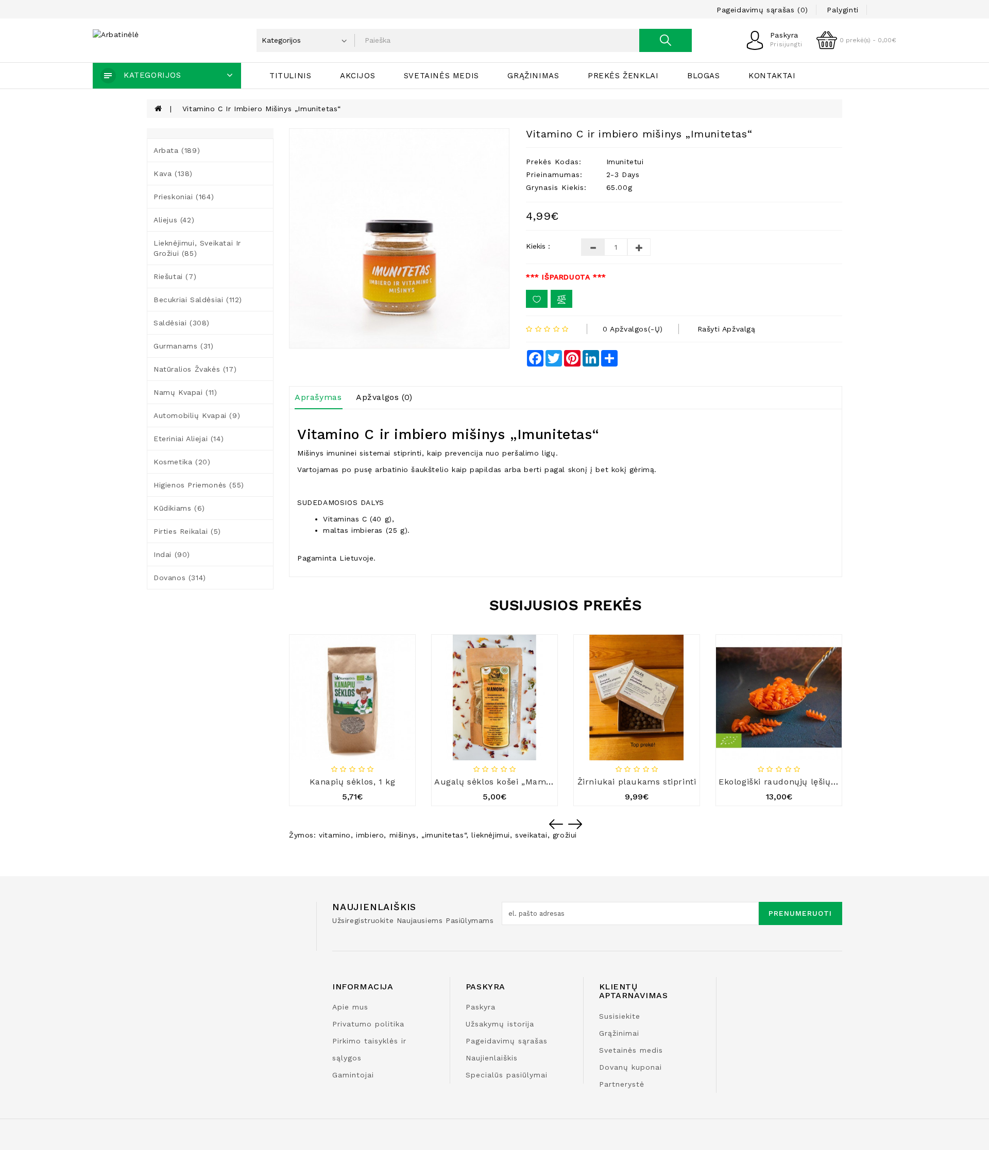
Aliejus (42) (174, 220)
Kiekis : (538, 246)
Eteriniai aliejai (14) (189, 438)
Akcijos (357, 75)
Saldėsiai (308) (182, 323)
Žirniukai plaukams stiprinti (636, 782)
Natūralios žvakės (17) (195, 369)
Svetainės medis (441, 75)
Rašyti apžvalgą (726, 329)
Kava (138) (173, 173)
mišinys (402, 835)
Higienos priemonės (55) (199, 485)
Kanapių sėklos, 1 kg (353, 782)
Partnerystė (621, 1084)
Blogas (703, 75)
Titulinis (290, 75)
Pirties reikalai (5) (187, 531)
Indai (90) (172, 554)
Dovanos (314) (180, 577)
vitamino (335, 835)
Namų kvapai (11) (185, 392)
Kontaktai (771, 75)
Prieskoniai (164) (184, 197)
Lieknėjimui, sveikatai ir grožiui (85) (197, 248)
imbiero (370, 835)
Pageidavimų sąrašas (507, 1041)
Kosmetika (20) (182, 462)
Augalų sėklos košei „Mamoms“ (501, 782)
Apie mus (350, 1007)
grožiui (565, 835)
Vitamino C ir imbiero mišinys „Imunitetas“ (261, 108)
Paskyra (481, 1007)
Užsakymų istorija (500, 1024)
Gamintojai (353, 1075)
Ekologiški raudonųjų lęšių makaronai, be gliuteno (825, 782)
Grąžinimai (619, 1033)
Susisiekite (619, 1016)
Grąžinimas (533, 75)
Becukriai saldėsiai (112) (198, 299)
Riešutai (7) (175, 276)
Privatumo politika (368, 1024)
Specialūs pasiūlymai (507, 1075)
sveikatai (531, 835)
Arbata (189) (177, 150)
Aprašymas (318, 397)
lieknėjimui (490, 835)
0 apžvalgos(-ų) (633, 329)
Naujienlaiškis (492, 1058)
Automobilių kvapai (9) (197, 415)
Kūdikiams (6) (179, 508)
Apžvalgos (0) (384, 397)
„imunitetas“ (443, 835)
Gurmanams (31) (183, 346)
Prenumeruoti (800, 913)
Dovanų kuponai (630, 1067)
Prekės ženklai (623, 75)
